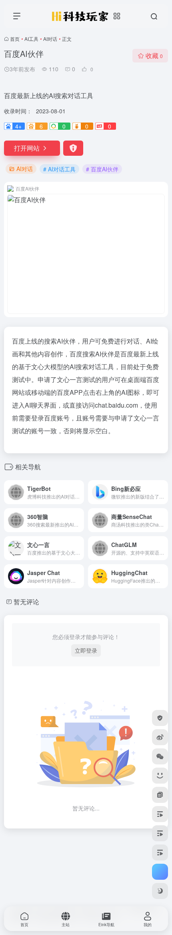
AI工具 (31, 38)
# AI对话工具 (59, 169)
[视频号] (160, 814)
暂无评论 (26, 601)
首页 (15, 38)
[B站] (160, 776)
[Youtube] (160, 853)
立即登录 (86, 650)
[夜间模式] (160, 891)
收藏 (154, 55)
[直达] (79, 492)
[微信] (160, 756)
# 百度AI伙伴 (102, 169)
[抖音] (160, 833)
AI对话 (50, 38)
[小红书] (160, 795)
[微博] (160, 737)
